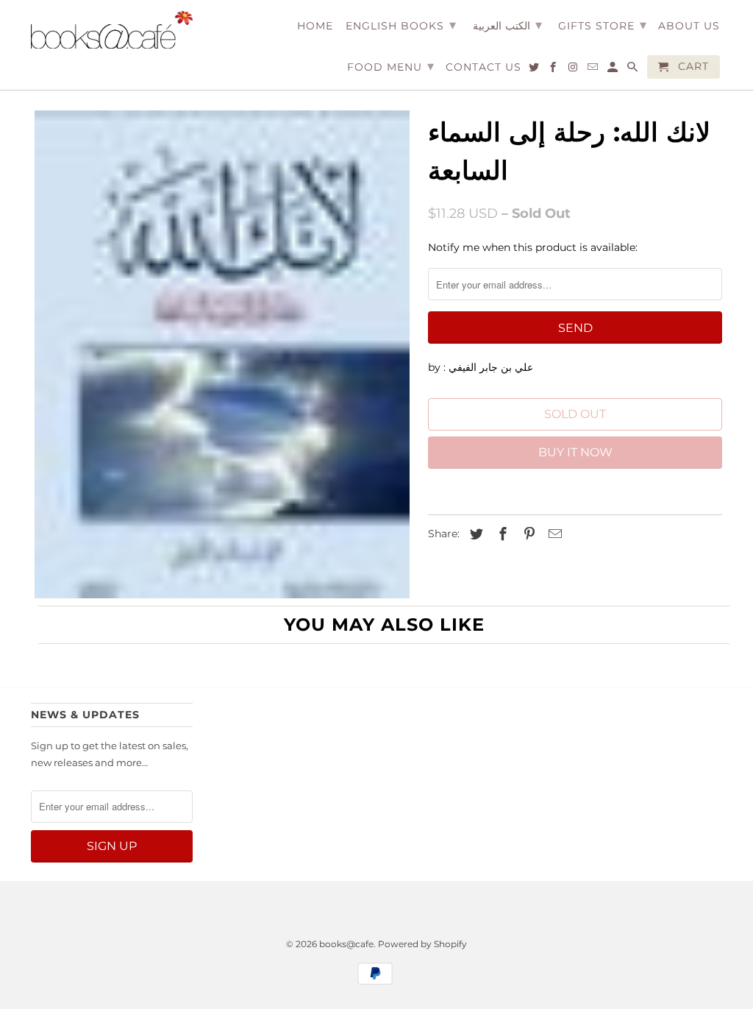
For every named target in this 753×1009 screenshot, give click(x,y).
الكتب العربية (507, 25)
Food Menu (391, 66)
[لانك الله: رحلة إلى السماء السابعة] (222, 354)
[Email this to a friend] (553, 534)
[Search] (633, 70)
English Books (401, 25)
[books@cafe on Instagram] (574, 70)
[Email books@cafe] (594, 70)
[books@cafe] (112, 30)
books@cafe (346, 943)
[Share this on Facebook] (501, 534)
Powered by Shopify (422, 943)
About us (689, 26)
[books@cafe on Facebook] (554, 70)
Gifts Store (602, 25)
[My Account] (613, 70)
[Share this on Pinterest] (527, 534)
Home (315, 26)
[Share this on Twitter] (474, 534)
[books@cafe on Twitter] (535, 70)
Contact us (483, 67)
